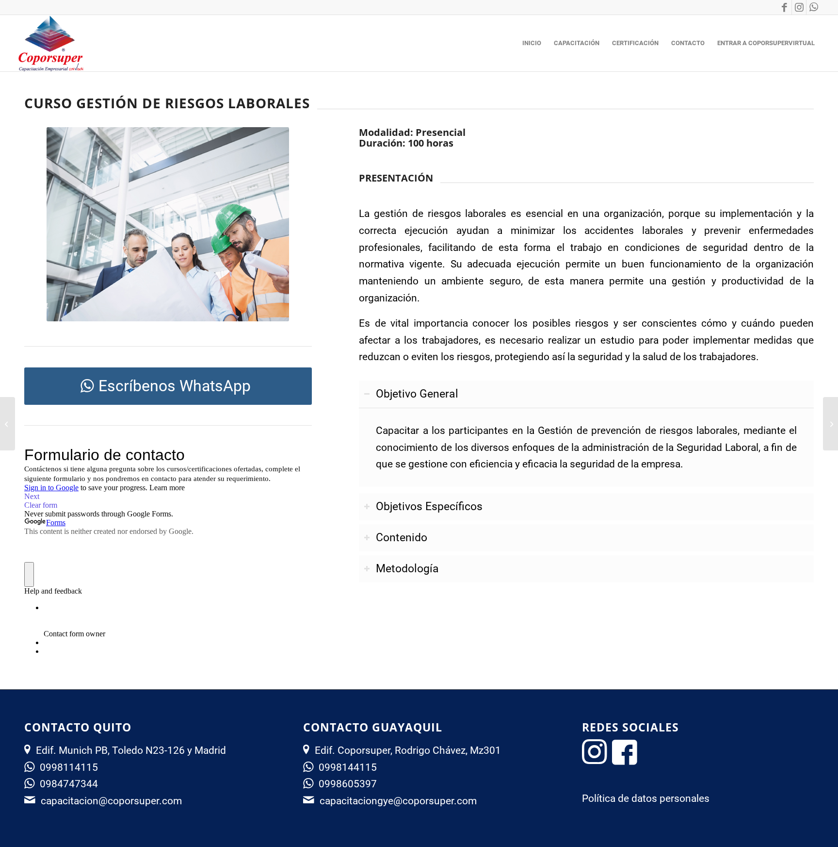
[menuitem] (532, 43)
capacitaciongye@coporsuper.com (398, 801)
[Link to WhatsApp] (813, 7)
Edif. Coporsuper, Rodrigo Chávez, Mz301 (408, 750)
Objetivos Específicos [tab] (429, 506)
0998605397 (348, 784)
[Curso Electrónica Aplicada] (7, 423)
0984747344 (69, 784)
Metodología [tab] (407, 568)
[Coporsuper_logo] (50, 43)
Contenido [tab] (401, 537)
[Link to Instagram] (799, 7)
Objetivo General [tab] (417, 393)
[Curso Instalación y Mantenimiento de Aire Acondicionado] (830, 423)
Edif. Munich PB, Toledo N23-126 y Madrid (131, 750)
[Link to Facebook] (784, 7)
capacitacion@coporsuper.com (111, 801)
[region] (586, 447)
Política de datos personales (645, 798)
